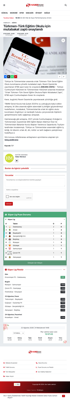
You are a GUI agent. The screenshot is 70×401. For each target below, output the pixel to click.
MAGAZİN (29, 13)
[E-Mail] (16, 160)
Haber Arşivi (10, 376)
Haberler (6, 22)
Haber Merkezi (20, 157)
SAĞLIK (47, 13)
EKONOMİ (13, 13)
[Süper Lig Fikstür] (64, 270)
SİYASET (38, 13)
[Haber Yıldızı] (34, 5)
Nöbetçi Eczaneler (11, 363)
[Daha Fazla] (15, 76)
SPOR (21, 13)
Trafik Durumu (10, 367)
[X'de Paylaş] (8, 76)
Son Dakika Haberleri (44, 372)
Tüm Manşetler (10, 372)
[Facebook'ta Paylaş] (5, 76)
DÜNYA (14, 22)
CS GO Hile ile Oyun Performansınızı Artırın (33, 18)
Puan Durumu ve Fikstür (46, 367)
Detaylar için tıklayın (35, 263)
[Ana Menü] (4, 5)
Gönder (9, 204)
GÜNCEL (4, 13)
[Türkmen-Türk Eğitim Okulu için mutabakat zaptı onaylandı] (35, 55)
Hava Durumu (42, 363)
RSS (17, 384)
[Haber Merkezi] (9, 158)
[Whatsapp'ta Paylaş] (12, 76)
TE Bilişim (40, 390)
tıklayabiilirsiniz (11, 140)
